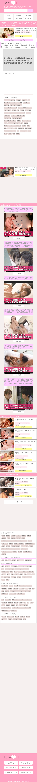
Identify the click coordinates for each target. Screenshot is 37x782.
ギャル (3, 605)
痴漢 (5, 577)
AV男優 (20, 102)
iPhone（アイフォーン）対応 (10, 107)
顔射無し (18, 133)
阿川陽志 (18, 535)
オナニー (4, 574)
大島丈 (25, 540)
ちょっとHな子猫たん (17, 118)
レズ (3, 566)
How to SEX (26, 569)
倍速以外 (6, 125)
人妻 (3, 599)
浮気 (6, 560)
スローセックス (18, 569)
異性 (16, 128)
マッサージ (7, 566)
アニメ (7, 579)
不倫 (9, 560)
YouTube (10, 619)
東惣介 (3, 535)
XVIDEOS (22, 616)
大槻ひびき (18, 100)
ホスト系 (10, 588)
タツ (22, 546)
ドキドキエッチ (28, 560)
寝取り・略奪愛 (5, 571)
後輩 (33, 588)
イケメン (11, 585)
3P (11, 577)
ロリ (25, 602)
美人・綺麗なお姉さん (20, 599)
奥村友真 (30, 540)
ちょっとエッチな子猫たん (10, 120)
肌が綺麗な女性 (23, 131)
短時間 (24, 619)
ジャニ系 (23, 112)
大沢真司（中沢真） (18, 540)
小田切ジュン (5, 543)
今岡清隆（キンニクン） (7, 540)
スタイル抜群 (7, 115)
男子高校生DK (5, 593)
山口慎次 (20, 551)
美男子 (9, 131)
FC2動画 (17, 616)
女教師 (29, 607)
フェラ (23, 120)
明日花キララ (14, 610)
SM (18, 110)
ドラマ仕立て (14, 566)
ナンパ (3, 579)
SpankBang (6, 100)
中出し (15, 571)
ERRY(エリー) (26, 102)
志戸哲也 (8, 546)
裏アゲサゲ (4, 619)
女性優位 (24, 125)
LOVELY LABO (7, 110)
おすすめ (4, 616)
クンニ (18, 112)
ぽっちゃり (29, 599)
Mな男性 (14, 110)
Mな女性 (13, 605)
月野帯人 (31, 546)
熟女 (28, 602)
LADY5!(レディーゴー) (26, 107)
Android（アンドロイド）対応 (10, 102)
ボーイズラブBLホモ (9, 569)
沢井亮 (3, 546)
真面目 (31, 602)
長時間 (10, 133)
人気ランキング (10, 616)
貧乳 (17, 605)
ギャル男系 (15, 588)
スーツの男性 (27, 591)
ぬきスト (19, 120)
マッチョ (29, 585)
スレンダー (4, 602)
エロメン (6, 112)
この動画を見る (18, 238)
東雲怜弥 (4, 538)
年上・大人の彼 (12, 593)
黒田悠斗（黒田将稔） (19, 543)
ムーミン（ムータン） (6, 551)
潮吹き (8, 574)
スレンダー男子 (20, 591)
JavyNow (15, 619)
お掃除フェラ (12, 112)
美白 (18, 131)
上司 (27, 588)
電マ (14, 133)
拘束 (5, 128)
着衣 (12, 574)
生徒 (3, 591)
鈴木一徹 (29, 535)
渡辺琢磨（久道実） (27, 551)
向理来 (23, 538)
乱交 (22, 123)
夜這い (11, 571)
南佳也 (26, 548)
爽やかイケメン (22, 585)
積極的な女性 (21, 128)
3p (29, 100)
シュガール (28, 112)
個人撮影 (19, 577)
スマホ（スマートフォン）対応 (18, 115)
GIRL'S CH (6, 105)
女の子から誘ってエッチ (28, 571)
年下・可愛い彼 (20, 593)
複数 (29, 131)
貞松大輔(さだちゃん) (29, 543)
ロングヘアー (16, 123)
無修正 (19, 571)
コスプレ (29, 577)
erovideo (28, 616)
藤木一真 (18, 538)
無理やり (14, 560)
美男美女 (14, 131)
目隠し (21, 574)
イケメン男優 (28, 110)
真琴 (22, 548)
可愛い (20, 602)
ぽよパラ (28, 120)
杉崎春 (8, 538)
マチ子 (5, 123)
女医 (17, 607)
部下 (30, 588)
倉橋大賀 (11, 543)
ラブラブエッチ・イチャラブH (24, 566)
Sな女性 (22, 110)
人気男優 (26, 123)
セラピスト (12, 591)
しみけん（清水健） (15, 546)
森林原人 (15, 551)
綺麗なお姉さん (28, 128)
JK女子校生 (25, 605)
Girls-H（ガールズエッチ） (16, 105)
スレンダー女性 (7, 118)
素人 (20, 605)
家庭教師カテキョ (5, 610)
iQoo (19, 107)
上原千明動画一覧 (9, 73)
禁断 (3, 560)
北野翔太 (24, 535)
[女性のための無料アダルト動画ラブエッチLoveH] (11, 4)
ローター (10, 123)
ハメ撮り (24, 577)
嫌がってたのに (20, 560)
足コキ (5, 133)
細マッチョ (4, 588)
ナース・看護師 (23, 607)
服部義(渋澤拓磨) (5, 548)
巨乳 (28, 125)
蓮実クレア (24, 100)
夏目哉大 (13, 538)
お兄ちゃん (21, 588)
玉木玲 (26, 546)
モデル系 (16, 602)
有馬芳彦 (8, 535)
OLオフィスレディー (6, 607)
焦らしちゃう (10, 128)
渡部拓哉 (4, 554)
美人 (5, 131)
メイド (13, 607)
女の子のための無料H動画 (15, 125)
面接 (9, 577)
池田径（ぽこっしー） (15, 548)
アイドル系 (10, 602)
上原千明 (13, 100)
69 (2, 577)
